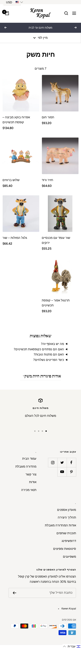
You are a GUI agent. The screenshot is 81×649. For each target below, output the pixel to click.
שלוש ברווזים (11, 180)
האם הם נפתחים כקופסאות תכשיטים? (39, 349)
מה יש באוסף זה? (52, 344)
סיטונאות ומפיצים (64, 549)
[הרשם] (14, 592)
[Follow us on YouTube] (62, 471)
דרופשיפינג (69, 541)
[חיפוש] (66, 13)
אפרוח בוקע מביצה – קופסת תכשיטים (16, 119)
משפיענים (69, 556)
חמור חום (48, 117)
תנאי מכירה (28, 490)
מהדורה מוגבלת (25, 466)
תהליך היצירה (67, 517)
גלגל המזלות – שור (14, 238)
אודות (32, 482)
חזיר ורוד (47, 180)
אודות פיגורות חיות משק (42, 375)
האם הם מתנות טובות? (49, 354)
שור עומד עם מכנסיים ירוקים (56, 240)
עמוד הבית (29, 458)
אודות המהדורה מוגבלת (60, 525)
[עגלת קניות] (7, 13)
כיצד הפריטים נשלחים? (48, 360)
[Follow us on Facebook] (71, 462)
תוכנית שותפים (66, 533)
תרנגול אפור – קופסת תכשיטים (56, 303)
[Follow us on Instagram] (52, 462)
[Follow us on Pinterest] (71, 471)
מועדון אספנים (66, 510)
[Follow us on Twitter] (62, 462)
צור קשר (31, 474)
